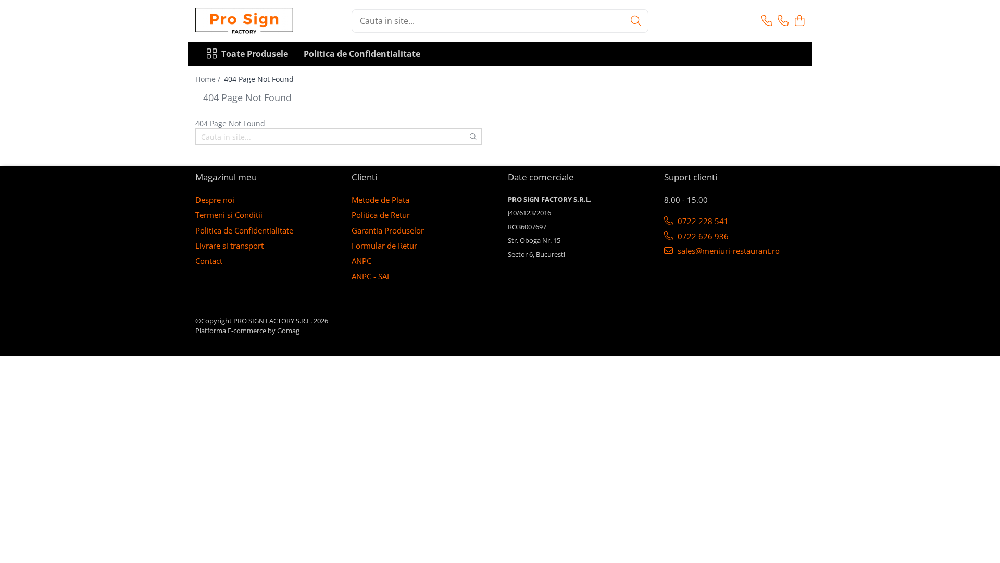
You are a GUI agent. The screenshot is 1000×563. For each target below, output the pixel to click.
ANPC (361, 260)
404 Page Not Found (259, 79)
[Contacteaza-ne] (766, 21)
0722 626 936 (702, 236)
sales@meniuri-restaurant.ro (728, 251)
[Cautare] (635, 21)
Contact (208, 260)
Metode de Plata (380, 199)
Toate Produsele (254, 53)
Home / (208, 79)
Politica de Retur (381, 215)
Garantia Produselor (388, 230)
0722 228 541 (702, 221)
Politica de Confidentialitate (362, 53)
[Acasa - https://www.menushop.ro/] (247, 21)
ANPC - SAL (371, 276)
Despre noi (214, 199)
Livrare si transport (229, 245)
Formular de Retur (384, 245)
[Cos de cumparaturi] (799, 21)
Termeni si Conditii (228, 215)
